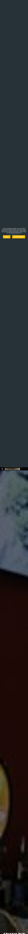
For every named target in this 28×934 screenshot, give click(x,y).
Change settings (18, 236)
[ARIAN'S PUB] (13, 468)
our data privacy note (14, 234)
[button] (25, 473)
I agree (7, 236)
